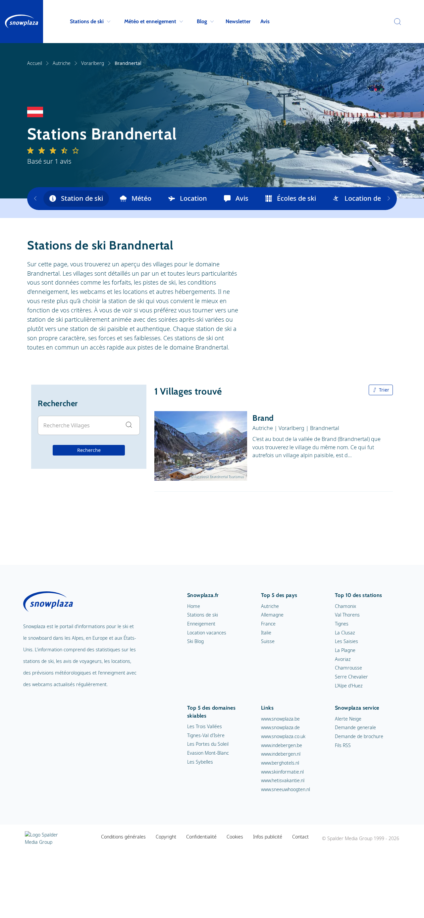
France (268, 624)
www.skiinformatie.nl (282, 772)
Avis (265, 21)
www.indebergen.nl (280, 754)
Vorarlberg (92, 63)
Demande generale (355, 727)
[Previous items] (35, 198)
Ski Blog (195, 641)
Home (193, 606)
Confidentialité (201, 837)
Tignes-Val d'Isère (206, 735)
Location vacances (206, 632)
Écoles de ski (296, 198)
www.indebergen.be (281, 745)
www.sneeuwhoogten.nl (285, 789)
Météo (141, 198)
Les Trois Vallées (204, 726)
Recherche (89, 450)
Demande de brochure (359, 736)
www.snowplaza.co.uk (283, 736)
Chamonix (345, 606)
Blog (202, 21)
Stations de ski (87, 21)
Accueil (34, 63)
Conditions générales (123, 837)
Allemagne (272, 615)
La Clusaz (345, 632)
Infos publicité (267, 837)
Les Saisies (346, 641)
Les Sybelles (200, 762)
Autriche (62, 63)
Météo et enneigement (150, 21)
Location (193, 198)
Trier (384, 390)
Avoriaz (342, 659)
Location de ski (367, 198)
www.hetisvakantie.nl (282, 780)
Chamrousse (348, 668)
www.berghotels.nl (280, 763)
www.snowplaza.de (280, 727)
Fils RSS (343, 745)
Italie (266, 632)
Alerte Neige (348, 719)
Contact (300, 837)
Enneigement (201, 624)
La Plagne (345, 650)
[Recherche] (396, 21)
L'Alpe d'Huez (348, 685)
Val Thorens (347, 615)
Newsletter (238, 21)
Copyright (166, 837)
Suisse (268, 641)
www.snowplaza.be (280, 719)
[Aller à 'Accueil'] (21, 21)
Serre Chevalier (351, 677)
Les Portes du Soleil (208, 744)
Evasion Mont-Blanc (208, 753)
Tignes (341, 624)
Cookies (235, 837)
